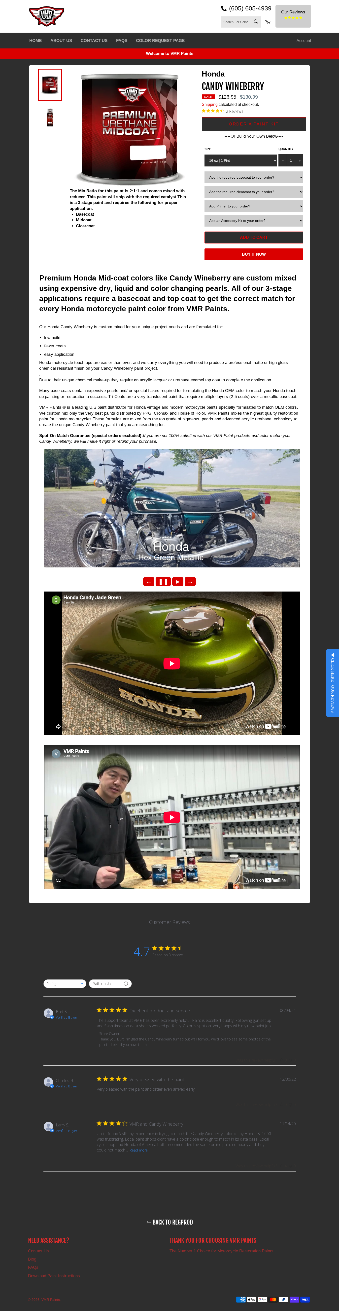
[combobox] (64, 983)
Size (207, 149)
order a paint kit (254, 124)
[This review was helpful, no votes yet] (281, 1060)
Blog (32, 1259)
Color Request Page (160, 40)
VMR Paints (50, 1300)
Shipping (210, 104)
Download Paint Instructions (54, 1275)
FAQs (121, 40)
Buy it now (254, 254)
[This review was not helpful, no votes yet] (290, 1060)
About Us (61, 40)
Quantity (286, 149)
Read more (139, 1150)
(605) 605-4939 (250, 8)
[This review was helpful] (281, 1166)
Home (35, 40)
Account (304, 41)
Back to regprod (172, 1222)
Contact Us (94, 40)
